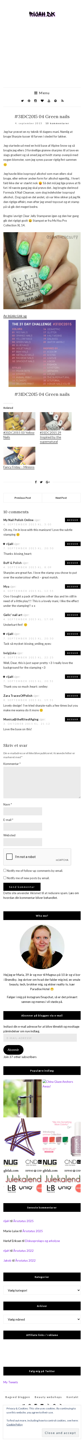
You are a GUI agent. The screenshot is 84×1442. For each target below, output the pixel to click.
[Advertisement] (42, 59)
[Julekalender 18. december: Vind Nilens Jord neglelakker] (22, 1176)
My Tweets (10, 1382)
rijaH (9, 544)
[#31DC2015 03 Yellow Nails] (19, 421)
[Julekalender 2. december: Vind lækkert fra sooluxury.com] (62, 1176)
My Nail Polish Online (18, 520)
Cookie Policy (14, 1424)
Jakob (7, 1260)
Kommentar (12, 764)
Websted (9, 835)
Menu (44, 93)
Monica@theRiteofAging (21, 719)
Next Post (61, 497)
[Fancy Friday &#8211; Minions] (19, 456)
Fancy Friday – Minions (18, 467)
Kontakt (73, 1397)
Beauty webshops (48, 1397)
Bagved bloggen (17, 1397)
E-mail (8, 820)
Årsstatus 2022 (23, 1250)
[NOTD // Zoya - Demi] (22, 1137)
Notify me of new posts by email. (28, 878)
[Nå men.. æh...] (22, 1098)
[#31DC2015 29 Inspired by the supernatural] (56, 421)
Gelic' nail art (12, 615)
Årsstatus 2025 (23, 1221)
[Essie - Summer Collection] (62, 1137)
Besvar (72, 520)
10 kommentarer (57, 123)
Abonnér (13, 1050)
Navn (7, 804)
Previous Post (23, 497)
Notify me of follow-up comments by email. (35, 870)
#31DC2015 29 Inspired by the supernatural (50, 437)
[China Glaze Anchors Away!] (62, 1098)
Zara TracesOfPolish (17, 695)
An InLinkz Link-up (15, 316)
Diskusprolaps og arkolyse (42, 1241)
